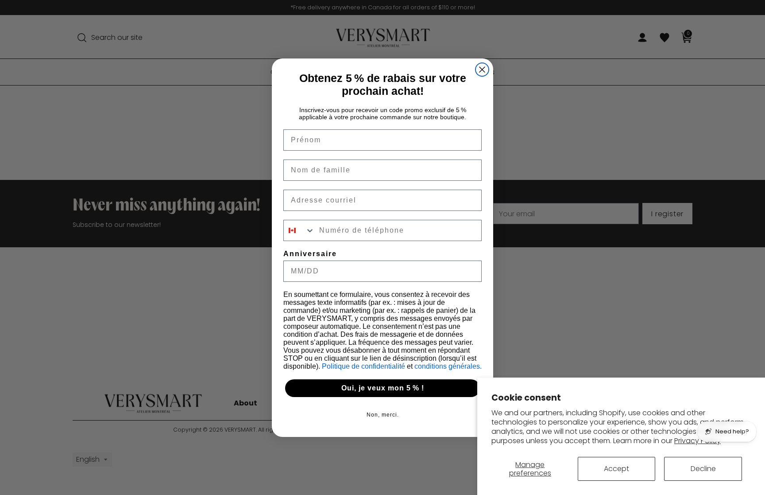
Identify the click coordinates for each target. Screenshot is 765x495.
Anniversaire (310, 253)
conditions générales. (448, 366)
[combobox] (299, 230)
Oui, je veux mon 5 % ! (382, 388)
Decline (703, 469)
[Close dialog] (482, 69)
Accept (616, 469)
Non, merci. (383, 415)
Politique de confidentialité (364, 366)
